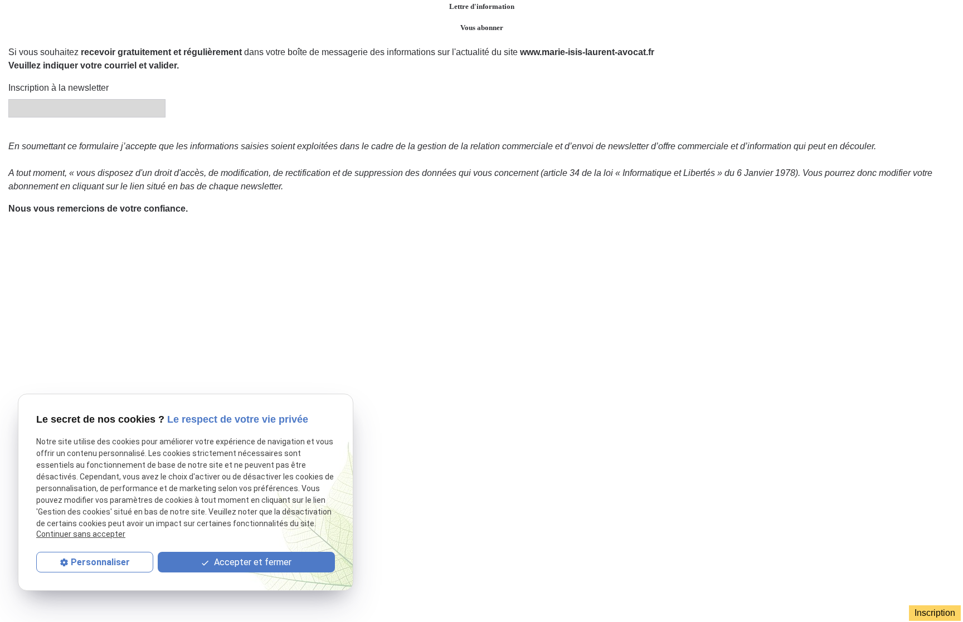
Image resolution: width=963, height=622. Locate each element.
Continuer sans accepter (80, 534)
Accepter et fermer (251, 562)
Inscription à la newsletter (58, 87)
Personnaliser (100, 562)
